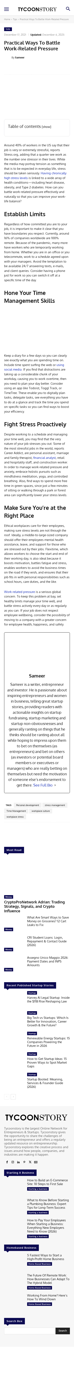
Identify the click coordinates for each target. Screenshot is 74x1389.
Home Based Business (39, 1263)
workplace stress (15, 816)
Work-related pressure (19, 592)
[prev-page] (6, 1096)
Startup (32, 992)
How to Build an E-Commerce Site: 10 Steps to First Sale (47, 1182)
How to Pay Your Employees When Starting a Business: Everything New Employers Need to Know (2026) (46, 1225)
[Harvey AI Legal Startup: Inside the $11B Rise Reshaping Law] (14, 1000)
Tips (15, 19)
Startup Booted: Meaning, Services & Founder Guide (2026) (45, 1083)
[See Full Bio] (55, 785)
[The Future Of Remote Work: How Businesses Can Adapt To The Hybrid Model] (14, 1282)
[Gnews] (36, 1162)
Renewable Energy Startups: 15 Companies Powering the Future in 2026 (48, 1042)
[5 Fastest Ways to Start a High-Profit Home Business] (14, 1262)
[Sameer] (8, 57)
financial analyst (44, 458)
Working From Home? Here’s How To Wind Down (47, 1297)
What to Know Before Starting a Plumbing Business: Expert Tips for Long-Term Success (48, 1204)
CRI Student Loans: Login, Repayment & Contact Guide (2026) (47, 941)
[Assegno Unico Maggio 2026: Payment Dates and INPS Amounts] (14, 965)
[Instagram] (13, 1162)
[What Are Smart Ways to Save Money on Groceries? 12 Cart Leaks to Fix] (14, 924)
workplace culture (41, 811)
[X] (30, 1162)
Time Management (16, 811)
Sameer (19, 57)
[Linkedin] (18, 1162)
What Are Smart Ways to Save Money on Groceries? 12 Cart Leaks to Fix (48, 921)
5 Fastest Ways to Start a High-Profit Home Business (45, 1257)
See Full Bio (43, 785)
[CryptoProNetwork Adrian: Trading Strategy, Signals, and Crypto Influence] (37, 875)
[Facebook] (7, 1162)
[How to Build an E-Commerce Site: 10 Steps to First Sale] (14, 1187)
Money (8, 896)
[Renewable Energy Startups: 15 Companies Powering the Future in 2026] (14, 1040)
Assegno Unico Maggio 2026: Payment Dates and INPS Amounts (47, 961)
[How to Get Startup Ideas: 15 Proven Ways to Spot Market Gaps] (14, 1061)
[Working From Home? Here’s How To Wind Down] (14, 1302)
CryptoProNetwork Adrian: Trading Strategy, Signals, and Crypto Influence (34, 906)
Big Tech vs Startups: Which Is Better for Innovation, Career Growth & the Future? (47, 1021)
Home (7, 19)
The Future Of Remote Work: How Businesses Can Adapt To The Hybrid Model (48, 1279)
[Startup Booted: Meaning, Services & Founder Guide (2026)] (14, 1082)
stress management (55, 805)
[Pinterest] (24, 1162)
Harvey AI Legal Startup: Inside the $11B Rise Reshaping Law (48, 999)
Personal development (27, 805)
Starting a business (37, 1188)
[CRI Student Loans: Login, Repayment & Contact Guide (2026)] (14, 945)
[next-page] (13, 1096)
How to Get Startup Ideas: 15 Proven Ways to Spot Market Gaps (47, 1062)
